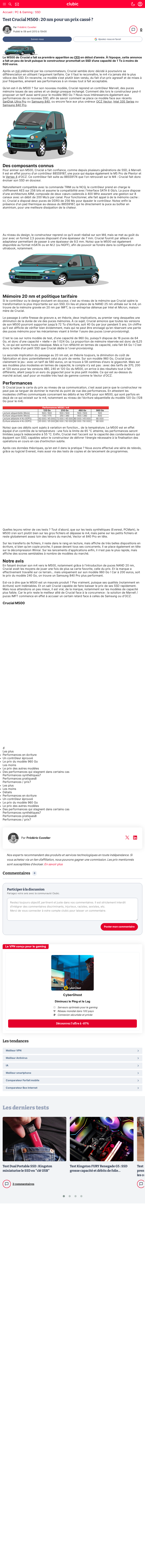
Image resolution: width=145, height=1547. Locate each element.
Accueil (7, 12)
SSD (38, 12)
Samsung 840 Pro (15, 105)
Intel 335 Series (123, 101)
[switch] (133, 4)
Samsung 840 (40, 101)
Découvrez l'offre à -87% (72, 1023)
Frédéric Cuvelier (27, 27)
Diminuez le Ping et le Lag (72, 1001)
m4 (17, 71)
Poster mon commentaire (119, 927)
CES (77, 57)
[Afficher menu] (4, 4)
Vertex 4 (11, 176)
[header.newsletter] (17, 4)
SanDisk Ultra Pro (14, 101)
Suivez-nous (37, 39)
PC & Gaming (24, 12)
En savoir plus (53, 864)
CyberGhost (72, 995)
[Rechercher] (10, 4)
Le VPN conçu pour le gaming (25, 946)
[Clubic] (72, 4)
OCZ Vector (104, 101)
